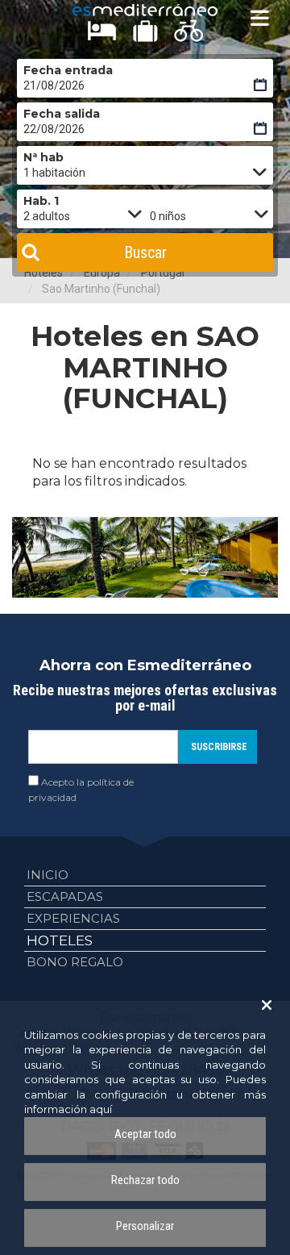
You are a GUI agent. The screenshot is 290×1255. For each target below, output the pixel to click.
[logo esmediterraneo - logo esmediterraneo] (145, 10)
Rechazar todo (145, 1180)
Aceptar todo (145, 1134)
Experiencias (73, 918)
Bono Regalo (75, 961)
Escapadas (65, 896)
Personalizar (145, 1226)
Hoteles (60, 940)
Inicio (47, 874)
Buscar (145, 252)
